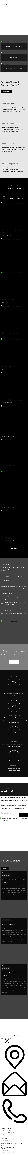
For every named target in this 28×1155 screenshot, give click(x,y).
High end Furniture (14, 46)
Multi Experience (8, 143)
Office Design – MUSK (9, 366)
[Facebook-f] (3, 1041)
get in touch (14, 662)
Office (22, 196)
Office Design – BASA (9, 333)
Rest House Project (9, 199)
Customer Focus (8, 103)
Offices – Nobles (7, 299)
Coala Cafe (5, 433)
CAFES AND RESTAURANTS (12, 196)
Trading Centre (20, 199)
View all (5, 868)
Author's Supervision (10, 163)
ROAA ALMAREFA (7, 465)
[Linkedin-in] (11, 1041)
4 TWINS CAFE (6, 538)
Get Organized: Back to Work (9, 924)
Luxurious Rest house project (12, 400)
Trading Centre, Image (9, 266)
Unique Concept (14, 57)
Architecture (5, 875)
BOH (3, 504)
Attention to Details (14, 68)
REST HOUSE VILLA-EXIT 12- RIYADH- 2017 (12, 231)
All (4, 196)
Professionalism (8, 123)
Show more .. (14, 548)
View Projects (6, 91)
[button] (26, 815)
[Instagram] (15, 1041)
